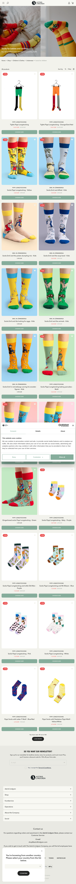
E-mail (38, 839)
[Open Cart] (72, 3)
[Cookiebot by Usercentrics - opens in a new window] (60, 425)
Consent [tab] (13, 431)
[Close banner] (73, 425)
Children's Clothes (18, 60)
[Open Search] (8, 3)
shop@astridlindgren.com (38, 842)
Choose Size (19, 132)
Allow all (62, 457)
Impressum (61, 858)
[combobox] (23, 866)
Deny (14, 457)
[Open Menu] (3, 3)
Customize (37, 457)
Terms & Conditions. (44, 768)
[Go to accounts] (68, 3)
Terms (51, 858)
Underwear (29, 60)
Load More (38, 739)
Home (3, 60)
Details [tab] (38, 431)
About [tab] (63, 431)
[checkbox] (26, 768)
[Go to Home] (38, 3)
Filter (69, 69)
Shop (9, 60)
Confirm (23, 873)
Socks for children (41, 60)
